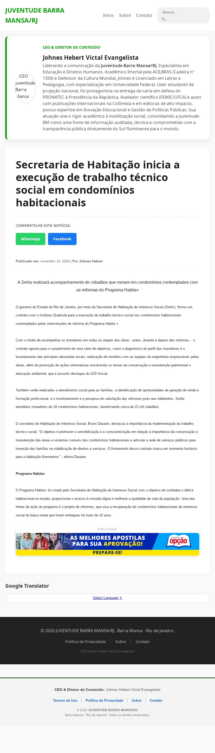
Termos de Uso (65, 700)
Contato (144, 15)
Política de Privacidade (85, 641)
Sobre (125, 15)
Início (108, 15)
